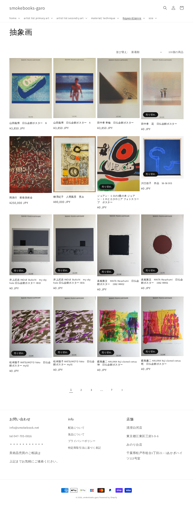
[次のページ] (122, 390)
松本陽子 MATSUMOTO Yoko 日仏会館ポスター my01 (74, 363)
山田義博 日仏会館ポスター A (72, 122)
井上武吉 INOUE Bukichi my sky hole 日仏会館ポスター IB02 (28, 281)
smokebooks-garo (91, 497)
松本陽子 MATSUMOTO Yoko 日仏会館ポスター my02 (30, 364)
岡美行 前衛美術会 (20, 197)
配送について (76, 427)
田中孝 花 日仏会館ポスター (159, 123)
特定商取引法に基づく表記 (84, 447)
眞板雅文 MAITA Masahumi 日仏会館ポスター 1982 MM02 (118, 282)
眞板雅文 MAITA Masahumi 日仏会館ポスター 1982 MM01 (162, 281)
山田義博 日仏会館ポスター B (28, 123)
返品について (76, 434)
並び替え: (122, 52)
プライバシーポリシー (82, 441)
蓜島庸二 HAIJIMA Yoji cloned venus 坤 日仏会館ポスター (117, 363)
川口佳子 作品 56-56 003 (156, 183)
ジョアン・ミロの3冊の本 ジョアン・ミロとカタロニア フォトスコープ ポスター (118, 199)
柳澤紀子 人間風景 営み (68, 196)
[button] (14, 18)
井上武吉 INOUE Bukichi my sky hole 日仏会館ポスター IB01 (72, 281)
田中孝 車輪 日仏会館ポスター (115, 122)
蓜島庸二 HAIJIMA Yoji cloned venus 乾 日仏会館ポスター (161, 362)
